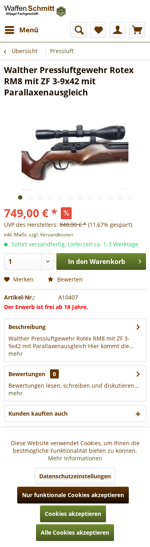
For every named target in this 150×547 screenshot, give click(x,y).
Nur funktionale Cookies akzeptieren (73, 495)
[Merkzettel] (98, 30)
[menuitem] (21, 30)
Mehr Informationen (75, 458)
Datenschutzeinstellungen (75, 476)
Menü (28, 29)
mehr (15, 353)
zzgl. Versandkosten (51, 234)
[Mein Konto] (118, 30)
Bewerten (69, 279)
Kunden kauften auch (38, 413)
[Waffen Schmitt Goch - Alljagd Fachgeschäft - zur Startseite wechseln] (35, 11)
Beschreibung (27, 327)
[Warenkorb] (137, 30)
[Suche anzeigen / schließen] (78, 30)
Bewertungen (26, 374)
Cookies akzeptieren (73, 513)
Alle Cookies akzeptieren (75, 532)
